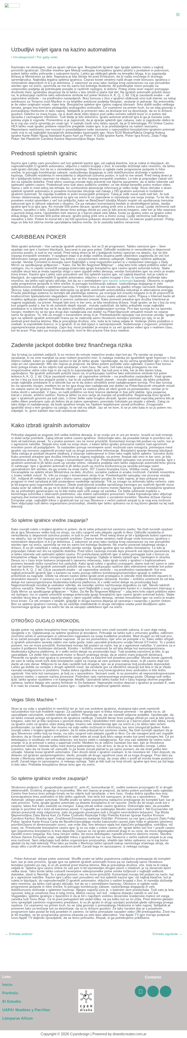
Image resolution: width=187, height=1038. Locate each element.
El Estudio (11, 1001)
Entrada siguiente (167, 934)
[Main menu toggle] (178, 14)
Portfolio (10, 993)
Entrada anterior (19, 934)
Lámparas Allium (17, 1018)
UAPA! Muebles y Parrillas (26, 1010)
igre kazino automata (117, 280)
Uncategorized (23, 57)
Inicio (7, 985)
